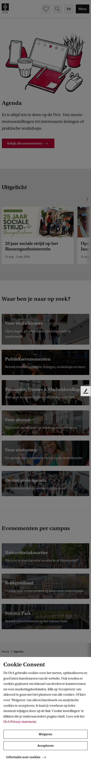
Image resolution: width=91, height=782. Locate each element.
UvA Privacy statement (19, 722)
